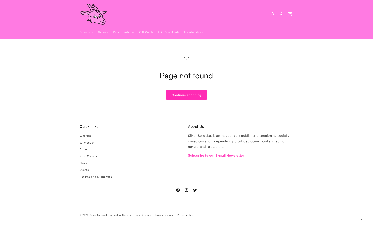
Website (85, 135)
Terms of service (164, 214)
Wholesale (87, 142)
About (84, 149)
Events (84, 169)
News (83, 162)
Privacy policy (185, 214)
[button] (86, 32)
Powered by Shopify (119, 215)
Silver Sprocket (98, 215)
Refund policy (143, 214)
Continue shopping (186, 95)
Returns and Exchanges (96, 176)
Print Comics (88, 156)
